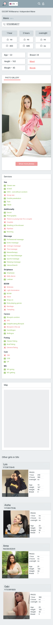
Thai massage (12, 249)
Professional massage (15, 239)
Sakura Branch (12, 265)
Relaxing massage (13, 262)
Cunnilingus (11, 330)
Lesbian (10, 279)
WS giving (10, 369)
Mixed (32, 61)
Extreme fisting (12, 347)
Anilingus (10, 333)
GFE (8, 320)
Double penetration (14, 198)
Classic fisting (12, 341)
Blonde (33, 68)
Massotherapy (12, 252)
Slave (9, 297)
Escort (9, 212)
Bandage (10, 306)
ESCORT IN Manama (10, 12)
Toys (8, 202)
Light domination (13, 290)
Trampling (10, 310)
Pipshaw (10, 229)
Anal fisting (11, 344)
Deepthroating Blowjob (15, 324)
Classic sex (11, 185)
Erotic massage (12, 243)
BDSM (9, 293)
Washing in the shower (15, 225)
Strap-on (10, 300)
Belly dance (11, 276)
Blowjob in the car (13, 327)
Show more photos (26, 164)
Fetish (9, 205)
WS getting (11, 373)
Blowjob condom (13, 317)
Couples (10, 222)
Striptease (10, 273)
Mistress (10, 287)
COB (8, 358)
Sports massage (13, 259)
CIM (8, 355)
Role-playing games (14, 303)
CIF (8, 362)
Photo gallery (12, 78)
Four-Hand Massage (14, 256)
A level (9, 189)
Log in (43, 3)
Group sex (10, 195)
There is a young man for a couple (19, 219)
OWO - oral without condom (17, 192)
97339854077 (13, 24)
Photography (11, 216)
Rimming (10, 232)
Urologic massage (14, 246)
